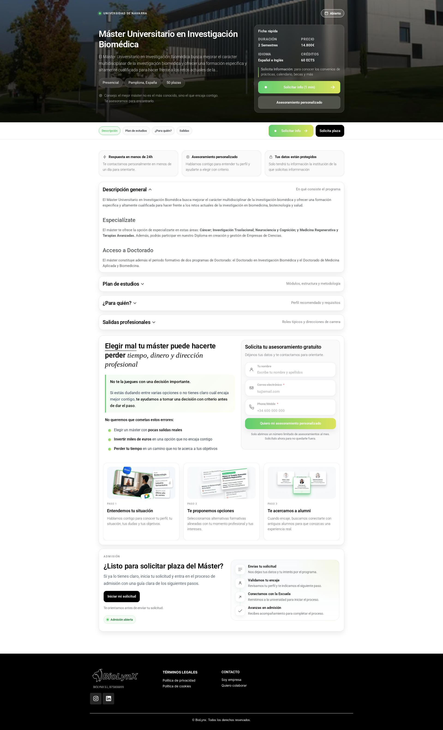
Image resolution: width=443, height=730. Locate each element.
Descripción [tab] (109, 130)
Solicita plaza (330, 131)
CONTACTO (230, 672)
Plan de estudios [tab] (136, 130)
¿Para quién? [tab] (163, 130)
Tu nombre (264, 366)
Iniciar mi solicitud (122, 596)
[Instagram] (96, 698)
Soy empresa (231, 680)
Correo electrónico (269, 384)
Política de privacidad (179, 680)
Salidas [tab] (184, 130)
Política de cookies (177, 686)
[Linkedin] (108, 698)
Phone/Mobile (266, 404)
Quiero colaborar (234, 685)
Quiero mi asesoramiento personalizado (290, 423)
